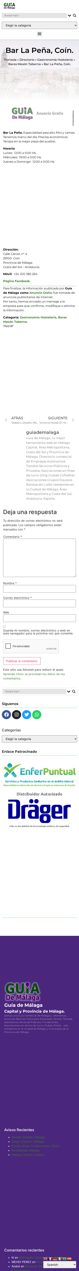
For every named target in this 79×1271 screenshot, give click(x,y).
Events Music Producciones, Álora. (36, 1146)
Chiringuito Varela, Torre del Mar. (42, 1257)
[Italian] (60, 1258)
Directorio (26, 59)
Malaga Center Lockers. (28, 1154)
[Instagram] (16, 714)
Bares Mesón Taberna (24, 64)
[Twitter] (26, 714)
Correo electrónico (17, 597)
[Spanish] (69, 1258)
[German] (55, 1258)
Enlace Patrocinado (19, 751)
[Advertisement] (39, 204)
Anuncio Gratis (40, 292)
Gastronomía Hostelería (55, 59)
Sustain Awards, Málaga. (28, 1137)
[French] (50, 1258)
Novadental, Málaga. (26, 1150)
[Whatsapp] (36, 714)
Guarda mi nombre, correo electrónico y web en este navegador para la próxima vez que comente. (38, 632)
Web (6, 612)
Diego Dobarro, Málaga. (28, 1141)
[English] (45, 1258)
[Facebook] (6, 714)
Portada (10, 59)
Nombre (10, 583)
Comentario (12, 536)
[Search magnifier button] (74, 15)
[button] (40, 34)
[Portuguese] (64, 1258)
